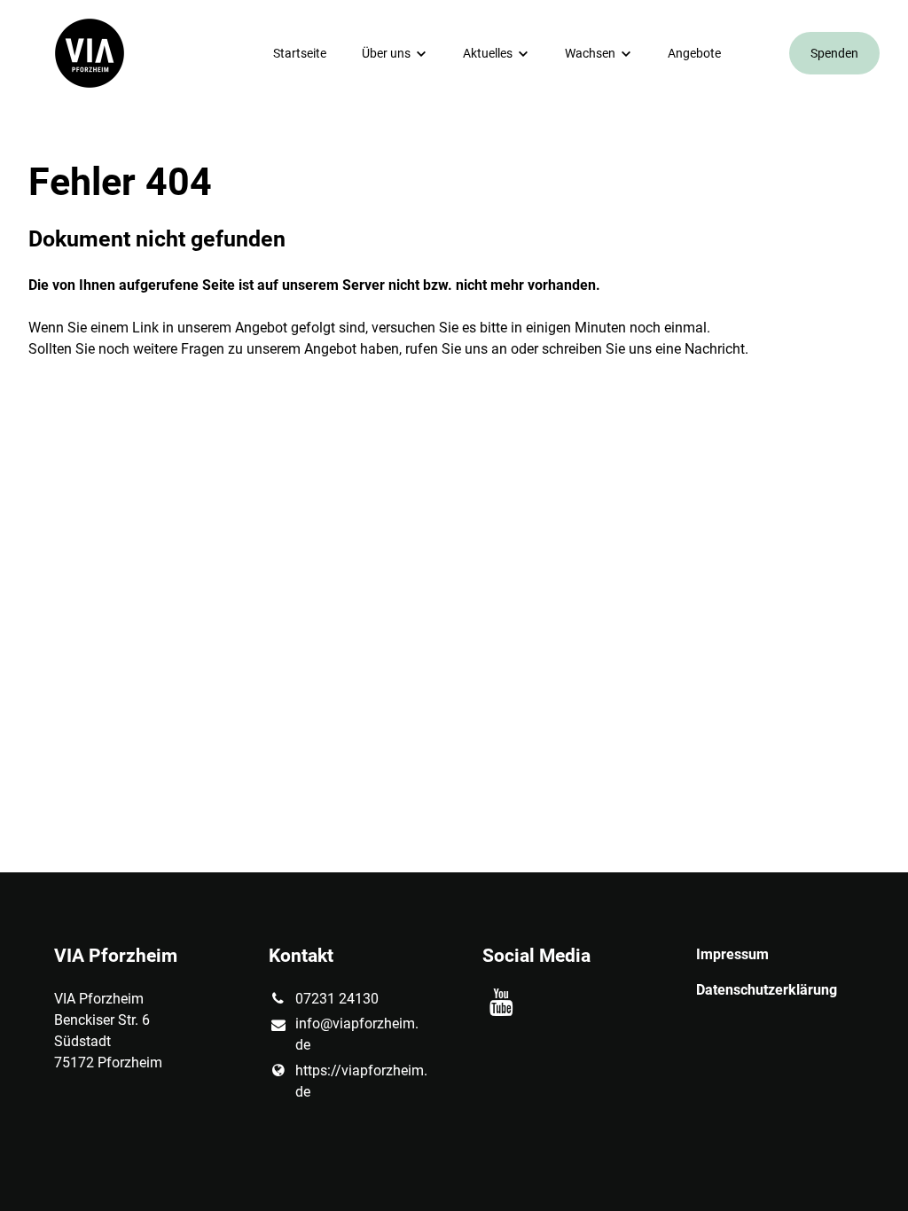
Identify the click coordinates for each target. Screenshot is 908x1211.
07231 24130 (337, 998)
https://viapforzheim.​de (360, 1081)
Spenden (834, 53)
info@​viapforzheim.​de (357, 1034)
